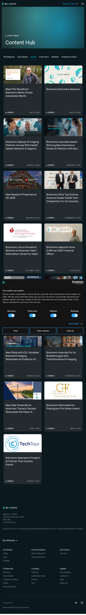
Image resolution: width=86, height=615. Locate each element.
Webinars (55, 57)
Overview (63, 553)
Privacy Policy (8, 603)
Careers (34, 579)
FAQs (62, 579)
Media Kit (63, 583)
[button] (82, 4)
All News (6, 572)
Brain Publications (38, 553)
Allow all (70, 331)
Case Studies (22, 57)
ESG (33, 583)
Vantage (6, 561)
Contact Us (64, 576)
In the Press (44, 57)
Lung (5, 557)
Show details (74, 324)
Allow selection (43, 331)
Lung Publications (38, 557)
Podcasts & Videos (69, 57)
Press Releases (9, 587)
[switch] (32, 315)
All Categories (9, 57)
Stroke (5, 553)
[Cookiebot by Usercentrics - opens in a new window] (73, 282)
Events (33, 57)
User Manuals (65, 572)
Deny (16, 331)
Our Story (35, 572)
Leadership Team (38, 576)
